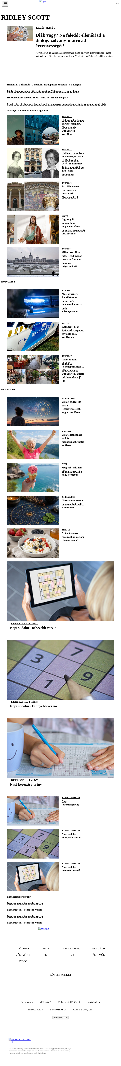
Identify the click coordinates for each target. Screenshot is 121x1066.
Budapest (67, 117)
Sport (46, 948)
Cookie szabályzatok (83, 1009)
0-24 (71, 954)
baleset (66, 323)
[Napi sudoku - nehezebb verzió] (33, 632)
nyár (64, 464)
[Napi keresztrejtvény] (26, 789)
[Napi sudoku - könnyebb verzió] (33, 710)
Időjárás (23, 948)
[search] (117, 3)
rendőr (66, 290)
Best (46, 954)
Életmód (98, 954)
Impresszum (27, 1002)
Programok (71, 948)
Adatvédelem (93, 1002)
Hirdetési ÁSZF (35, 1009)
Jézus (65, 216)
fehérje (66, 530)
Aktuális (98, 948)
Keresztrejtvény (24, 623)
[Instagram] (68, 983)
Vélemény (23, 954)
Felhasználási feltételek (69, 1002)
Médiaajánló (45, 1002)
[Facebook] (52, 983)
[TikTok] (60, 983)
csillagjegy (68, 398)
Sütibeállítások (60, 1017)
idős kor (66, 431)
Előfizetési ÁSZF (58, 1009)
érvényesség (46, 27)
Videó (23, 961)
